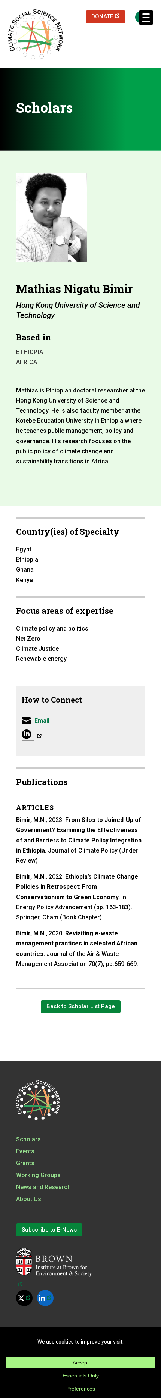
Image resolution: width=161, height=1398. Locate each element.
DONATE (108, 16)
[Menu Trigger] (146, 17)
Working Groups (38, 1175)
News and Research (43, 1187)
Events (25, 1151)
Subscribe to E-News (49, 1229)
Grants (25, 1163)
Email (41, 720)
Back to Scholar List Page (80, 1006)
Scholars (28, 1139)
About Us (28, 1198)
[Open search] (137, 17)
